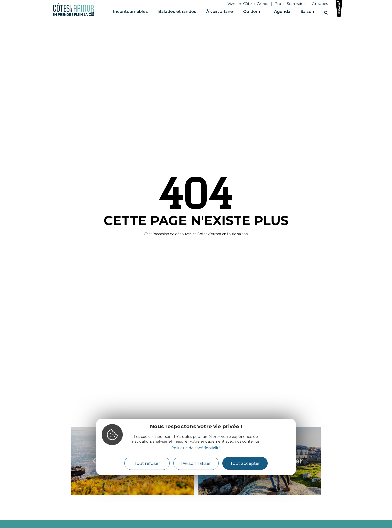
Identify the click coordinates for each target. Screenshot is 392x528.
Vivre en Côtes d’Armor (248, 4)
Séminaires (296, 4)
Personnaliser (196, 463)
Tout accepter (245, 463)
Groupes (320, 4)
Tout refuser (147, 463)
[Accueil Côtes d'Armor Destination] (73, 15)
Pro (277, 4)
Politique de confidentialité (196, 448)
